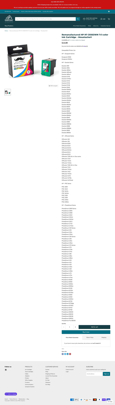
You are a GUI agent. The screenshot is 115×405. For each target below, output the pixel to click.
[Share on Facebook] (63, 354)
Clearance (47, 382)
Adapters (27, 376)
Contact (47, 369)
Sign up (106, 374)
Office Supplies (29, 380)
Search (6, 399)
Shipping (104, 337)
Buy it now (86, 332)
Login (67, 371)
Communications (29, 384)
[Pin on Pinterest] (70, 354)
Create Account (69, 369)
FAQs (89, 26)
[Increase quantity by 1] (75, 327)
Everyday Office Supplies (48, 11)
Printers (27, 378)
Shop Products (9, 26)
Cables (26, 374)
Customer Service (105, 26)
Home (6, 31)
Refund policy (22, 399)
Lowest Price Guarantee (51, 376)
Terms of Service (13, 399)
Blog (28, 399)
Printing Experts (16, 11)
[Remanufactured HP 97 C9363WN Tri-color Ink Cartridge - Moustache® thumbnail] (8, 92)
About (47, 378)
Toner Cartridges (29, 371)
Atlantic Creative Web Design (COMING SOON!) (31, 11)
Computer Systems (29, 386)
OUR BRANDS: (8, 11)
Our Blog (47, 384)
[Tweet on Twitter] (65, 354)
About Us (95, 26)
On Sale (47, 380)
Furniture (27, 382)
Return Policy (89, 337)
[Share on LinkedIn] (68, 354)
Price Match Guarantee (79, 26)
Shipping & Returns (50, 374)
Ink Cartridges (28, 369)
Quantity (64, 323)
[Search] (78, 19)
